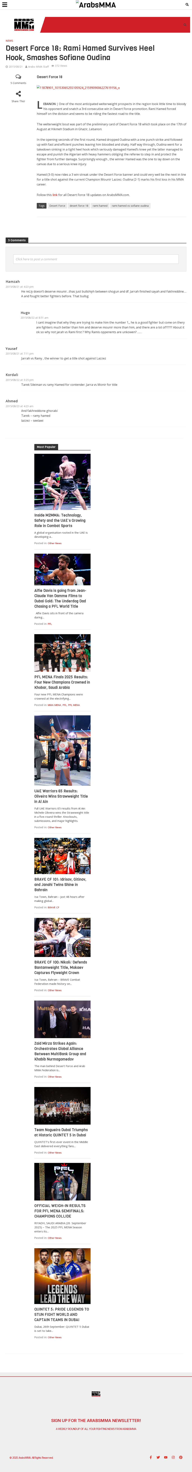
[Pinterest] (180, 1457)
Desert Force (57, 205)
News (9, 40)
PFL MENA (74, 705)
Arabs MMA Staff (38, 66)
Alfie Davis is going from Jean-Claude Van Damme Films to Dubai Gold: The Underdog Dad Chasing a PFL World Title (60, 598)
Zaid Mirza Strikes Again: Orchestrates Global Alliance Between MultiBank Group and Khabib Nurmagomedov (60, 1051)
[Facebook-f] (150, 1457)
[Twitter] (158, 1457)
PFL (50, 624)
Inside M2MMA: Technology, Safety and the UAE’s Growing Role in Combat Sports (60, 520)
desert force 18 (79, 205)
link (55, 195)
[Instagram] (173, 1457)
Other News (55, 543)
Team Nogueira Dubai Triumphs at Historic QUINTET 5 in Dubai (61, 1132)
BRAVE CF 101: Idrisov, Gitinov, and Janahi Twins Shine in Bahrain (60, 885)
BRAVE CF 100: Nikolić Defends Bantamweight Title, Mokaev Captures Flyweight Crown (60, 967)
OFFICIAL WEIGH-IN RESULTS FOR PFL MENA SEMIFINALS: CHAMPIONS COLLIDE (60, 1211)
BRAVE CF (53, 907)
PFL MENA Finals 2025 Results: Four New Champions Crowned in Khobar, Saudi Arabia (62, 682)
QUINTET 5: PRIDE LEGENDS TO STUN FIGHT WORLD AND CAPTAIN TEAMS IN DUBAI (61, 1314)
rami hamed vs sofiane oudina (130, 205)
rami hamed (100, 205)
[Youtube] (165, 1457)
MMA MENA (54, 705)
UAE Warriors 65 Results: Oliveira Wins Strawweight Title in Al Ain (61, 796)
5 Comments (18, 83)
